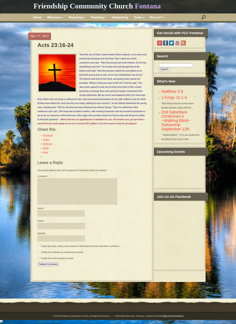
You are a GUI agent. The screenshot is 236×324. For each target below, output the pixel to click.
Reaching (77, 17)
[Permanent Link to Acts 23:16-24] (57, 72)
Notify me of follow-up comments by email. (63, 252)
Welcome (55, 17)
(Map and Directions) (172, 316)
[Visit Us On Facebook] (166, 45)
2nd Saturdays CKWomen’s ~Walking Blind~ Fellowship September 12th (175, 120)
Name (41, 208)
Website (41, 233)
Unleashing (120, 17)
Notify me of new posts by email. (58, 258)
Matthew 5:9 (172, 91)
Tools (139, 17)
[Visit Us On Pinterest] (160, 45)
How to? (157, 17)
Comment (42, 176)
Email (41, 221)
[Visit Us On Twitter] (171, 45)
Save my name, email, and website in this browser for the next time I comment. (80, 246)
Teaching (98, 17)
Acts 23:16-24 (55, 45)
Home (37, 17)
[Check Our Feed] (183, 45)
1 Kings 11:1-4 (174, 97)
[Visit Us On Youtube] (177, 45)
